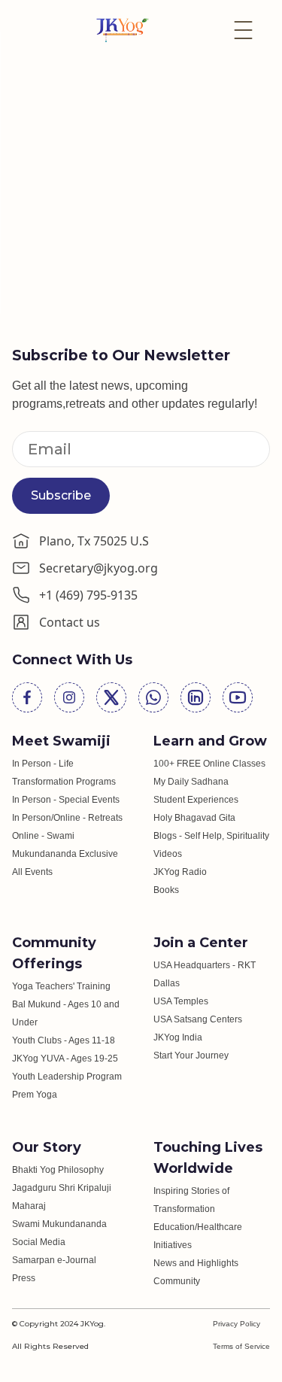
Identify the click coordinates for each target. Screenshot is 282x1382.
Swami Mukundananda (59, 1224)
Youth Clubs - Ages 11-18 (63, 1040)
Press (23, 1278)
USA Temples (180, 1001)
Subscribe (61, 495)
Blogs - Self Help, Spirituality (211, 836)
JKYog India (177, 1037)
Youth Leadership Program (67, 1076)
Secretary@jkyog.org (98, 568)
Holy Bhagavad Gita (194, 817)
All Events (32, 872)
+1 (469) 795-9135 (88, 595)
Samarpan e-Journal (54, 1260)
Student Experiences (195, 799)
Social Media (38, 1242)
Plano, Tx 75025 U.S (94, 541)
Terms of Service (241, 1346)
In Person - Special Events (66, 799)
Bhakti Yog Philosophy (58, 1170)
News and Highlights (195, 1263)
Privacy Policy (236, 1324)
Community (176, 1281)
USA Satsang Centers (197, 1019)
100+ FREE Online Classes (209, 763)
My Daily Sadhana (191, 781)
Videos (167, 854)
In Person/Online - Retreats (67, 817)
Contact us (69, 622)
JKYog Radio (180, 872)
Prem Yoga (34, 1094)
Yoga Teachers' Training (61, 986)
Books (166, 890)
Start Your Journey (191, 1055)
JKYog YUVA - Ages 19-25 (65, 1058)
